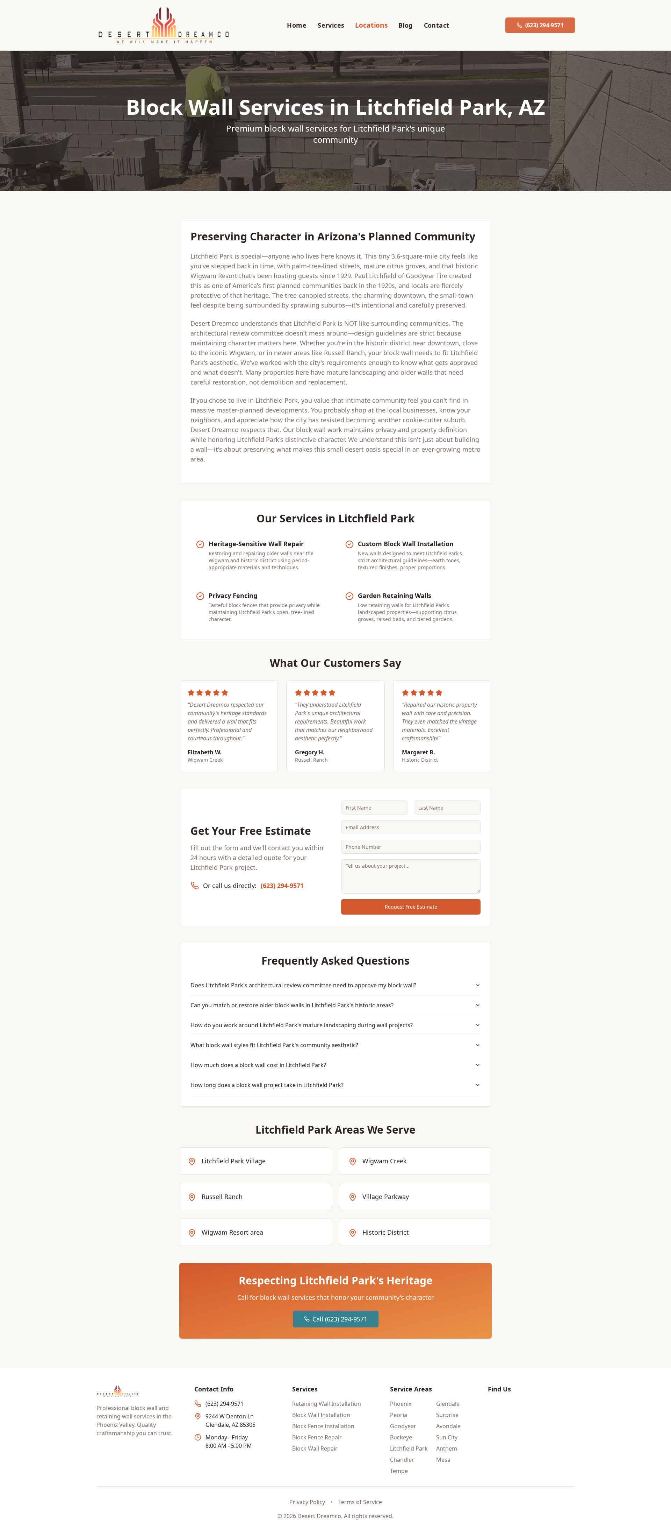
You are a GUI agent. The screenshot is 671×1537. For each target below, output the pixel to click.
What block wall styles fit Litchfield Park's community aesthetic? (274, 1045)
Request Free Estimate (411, 906)
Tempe (399, 1471)
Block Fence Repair (317, 1437)
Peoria (398, 1415)
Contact (436, 25)
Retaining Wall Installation (326, 1404)
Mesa (443, 1460)
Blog (405, 25)
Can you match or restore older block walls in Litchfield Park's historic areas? (292, 1005)
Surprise (447, 1415)
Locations (371, 25)
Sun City (446, 1437)
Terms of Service (360, 1502)
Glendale (448, 1404)
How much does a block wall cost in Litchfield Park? (258, 1065)
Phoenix (400, 1404)
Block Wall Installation (321, 1415)
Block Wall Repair (315, 1448)
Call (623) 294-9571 (339, 1319)
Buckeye (401, 1437)
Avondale (448, 1426)
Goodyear (403, 1426)
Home (296, 25)
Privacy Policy (307, 1502)
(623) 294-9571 (282, 885)
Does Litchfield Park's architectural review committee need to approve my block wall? (303, 985)
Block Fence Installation (323, 1426)
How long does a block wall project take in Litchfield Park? (267, 1085)
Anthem (446, 1448)
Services (331, 25)
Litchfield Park (409, 1448)
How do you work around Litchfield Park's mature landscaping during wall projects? (301, 1025)
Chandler (402, 1460)
